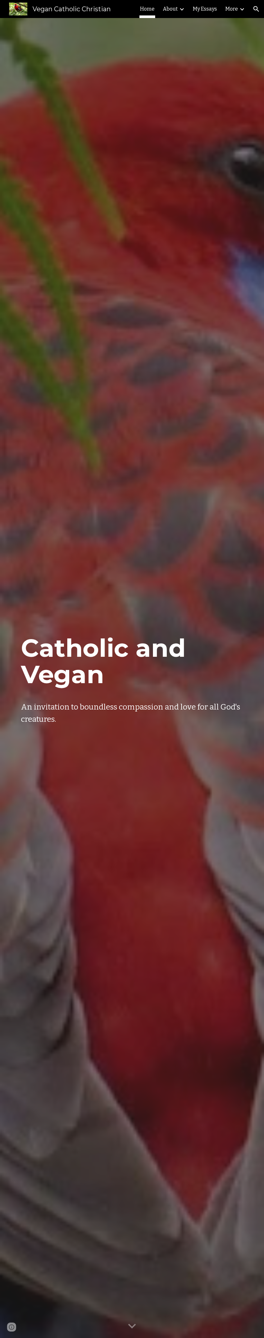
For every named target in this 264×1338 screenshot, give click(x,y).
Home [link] (147, 9)
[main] (132, 661)
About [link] (170, 9)
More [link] (231, 9)
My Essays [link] (205, 9)
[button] (256, 9)
